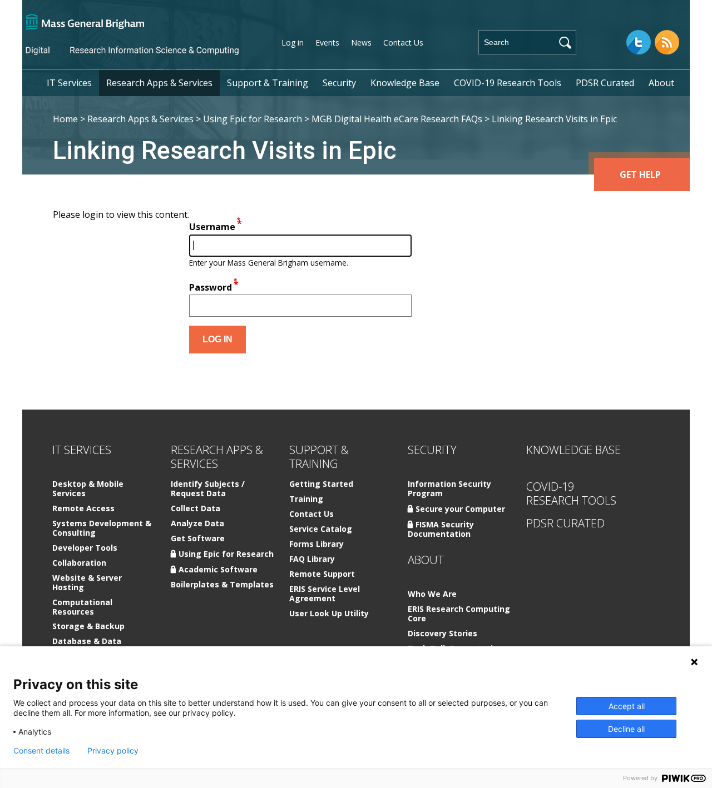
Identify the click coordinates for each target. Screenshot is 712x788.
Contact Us (403, 42)
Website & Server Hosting (87, 582)
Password (210, 287)
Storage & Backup (88, 626)
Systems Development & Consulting (101, 528)
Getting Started (321, 484)
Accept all (627, 706)
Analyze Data (197, 523)
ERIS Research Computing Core (459, 614)
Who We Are (432, 594)
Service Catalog (320, 529)
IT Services (69, 83)
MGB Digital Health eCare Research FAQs (397, 119)
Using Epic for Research (252, 119)
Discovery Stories (442, 634)
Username (212, 227)
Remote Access (83, 508)
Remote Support (322, 574)
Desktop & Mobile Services (87, 489)
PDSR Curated (605, 83)
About (661, 83)
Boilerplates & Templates (222, 585)
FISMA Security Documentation (441, 529)
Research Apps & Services (159, 83)
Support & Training (267, 83)
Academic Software (218, 569)
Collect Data (195, 508)
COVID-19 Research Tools (507, 83)
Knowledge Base (404, 83)
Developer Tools (84, 548)
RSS (667, 42)
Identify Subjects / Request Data (208, 489)
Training (306, 499)
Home (65, 119)
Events (327, 42)
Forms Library (316, 544)
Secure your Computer (460, 508)
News (361, 42)
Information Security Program (449, 489)
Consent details (41, 750)
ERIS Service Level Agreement (324, 594)
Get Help (640, 174)
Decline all (626, 729)
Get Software (198, 538)
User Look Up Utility (329, 614)
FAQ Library (312, 559)
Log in (292, 42)
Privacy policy (113, 750)
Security (339, 83)
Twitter (638, 42)
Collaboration (79, 563)
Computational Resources (82, 607)
